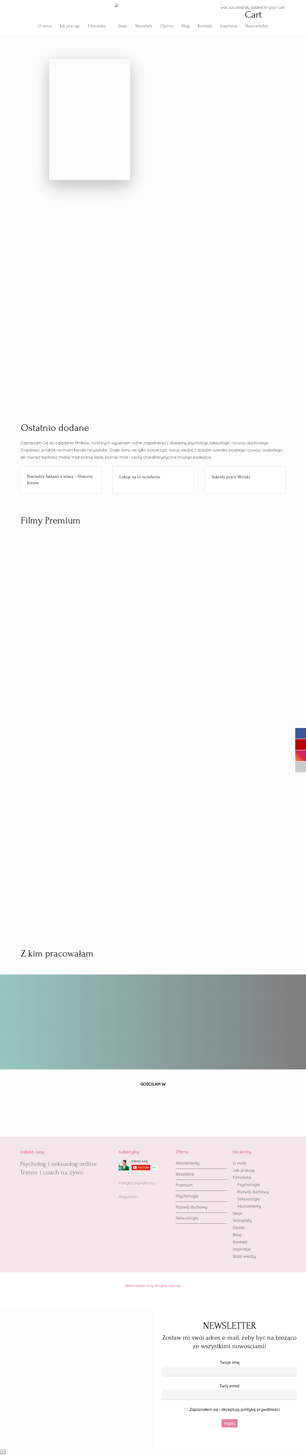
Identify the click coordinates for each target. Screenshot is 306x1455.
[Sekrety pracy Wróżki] (245, 477)
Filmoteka (242, 1177)
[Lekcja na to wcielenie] (153, 477)
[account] (217, 12)
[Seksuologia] (243, 343)
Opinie (239, 1227)
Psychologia (187, 1196)
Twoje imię (229, 1362)
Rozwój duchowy (191, 1207)
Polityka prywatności (137, 1182)
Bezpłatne (185, 1174)
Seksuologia (187, 1218)
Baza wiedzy (244, 1256)
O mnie (239, 1163)
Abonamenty (187, 1163)
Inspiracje (242, 1249)
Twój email (229, 1385)
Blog (237, 1234)
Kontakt (240, 1242)
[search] (212, 12)
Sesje (237, 1213)
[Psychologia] (62, 343)
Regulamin (128, 1196)
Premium (184, 1185)
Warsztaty (242, 1220)
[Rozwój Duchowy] (153, 350)
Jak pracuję (244, 1170)
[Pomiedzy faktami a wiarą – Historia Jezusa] (60, 480)
